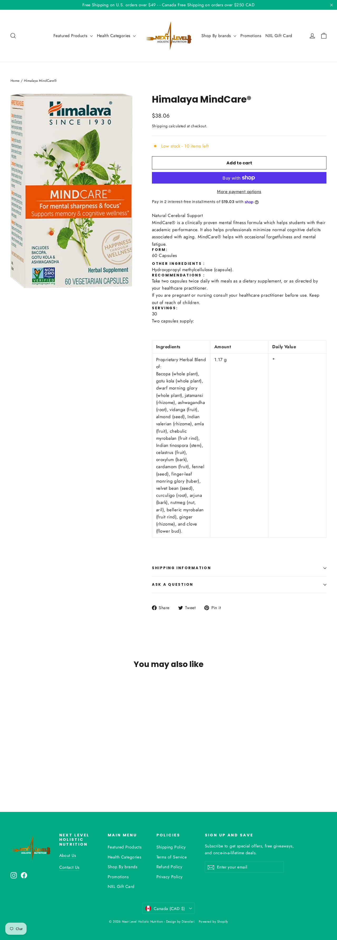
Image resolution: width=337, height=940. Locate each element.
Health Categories (114, 36)
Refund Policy (169, 867)
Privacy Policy (169, 877)
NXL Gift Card (278, 36)
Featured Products (71, 36)
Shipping (159, 126)
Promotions (250, 36)
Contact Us (69, 867)
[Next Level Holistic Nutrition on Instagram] (14, 874)
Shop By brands (216, 36)
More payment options (239, 191)
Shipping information (181, 567)
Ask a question (172, 584)
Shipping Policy (171, 847)
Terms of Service (171, 857)
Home (15, 80)
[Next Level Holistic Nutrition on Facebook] (24, 874)
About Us (67, 855)
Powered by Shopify (213, 921)
